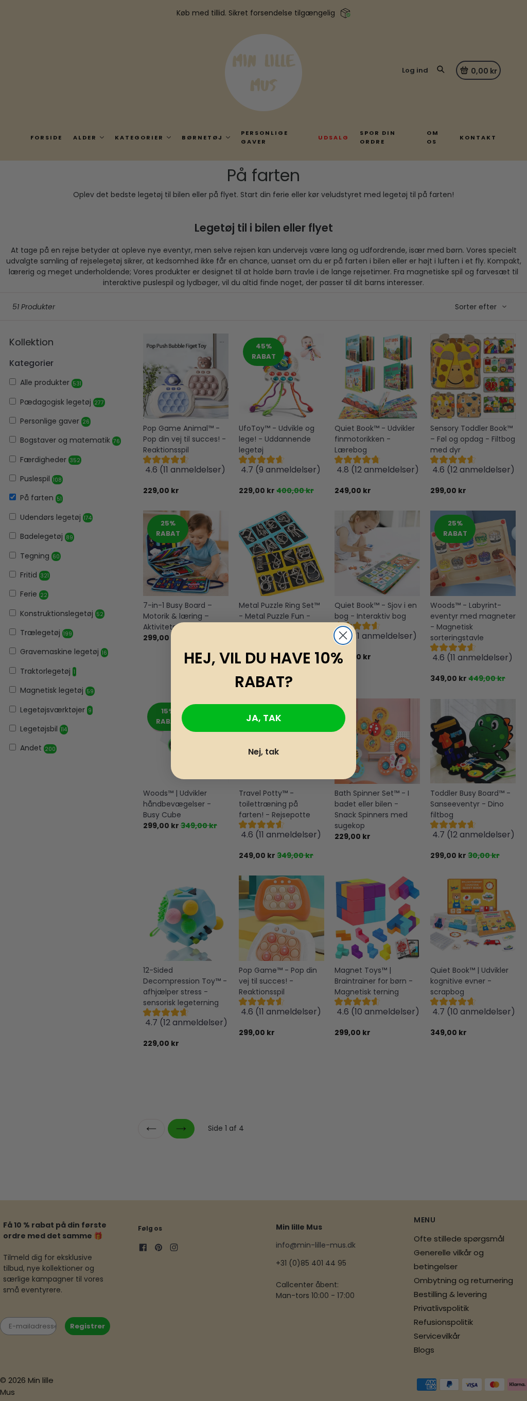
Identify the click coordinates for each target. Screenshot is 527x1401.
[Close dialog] (343, 635)
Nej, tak (263, 752)
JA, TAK (264, 717)
